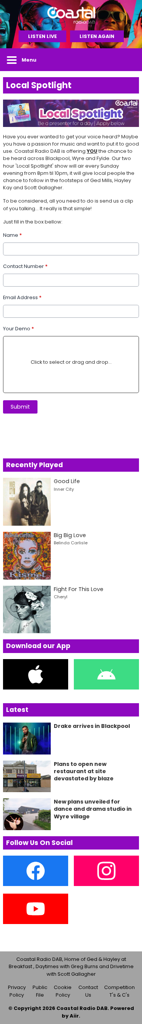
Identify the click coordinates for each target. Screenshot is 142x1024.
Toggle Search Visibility (127, 59)
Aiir (74, 1015)
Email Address (22, 297)
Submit (20, 407)
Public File (40, 991)
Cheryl (60, 597)
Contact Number (25, 266)
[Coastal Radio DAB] (71, 15)
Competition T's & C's (119, 991)
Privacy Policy (17, 991)
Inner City (64, 489)
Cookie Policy (63, 991)
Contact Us (88, 991)
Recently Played (34, 464)
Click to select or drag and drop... (71, 362)
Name (12, 235)
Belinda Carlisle (70, 543)
